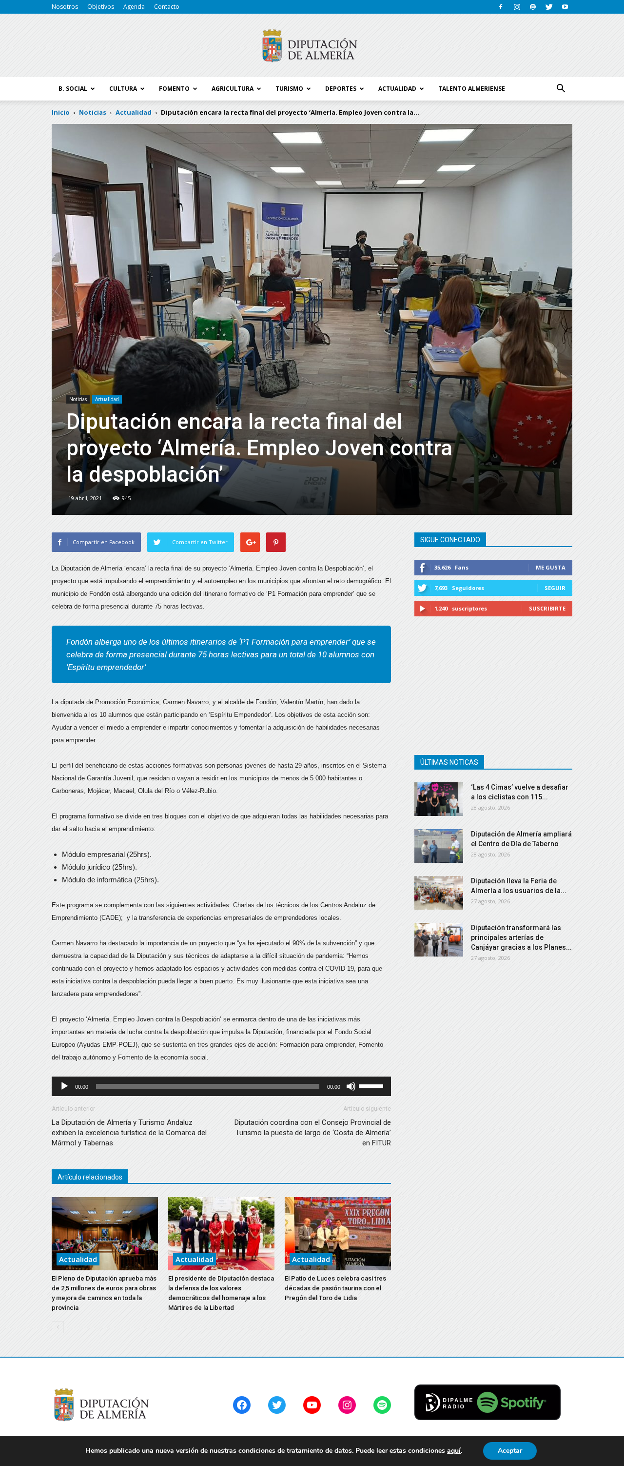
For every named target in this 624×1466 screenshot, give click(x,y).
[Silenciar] (351, 1086)
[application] (221, 1086)
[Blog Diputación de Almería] (312, 45)
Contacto (166, 6)
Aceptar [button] (510, 1450)
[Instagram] (516, 7)
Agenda (134, 6)
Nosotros (65, 6)
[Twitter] (549, 7)
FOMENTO (174, 88)
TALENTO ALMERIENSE (471, 88)
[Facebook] (500, 7)
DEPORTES (340, 88)
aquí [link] (454, 1450)
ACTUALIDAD (397, 88)
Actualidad (107, 399)
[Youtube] (565, 7)
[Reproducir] (64, 1086)
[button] (560, 89)
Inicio (61, 112)
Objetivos (100, 6)
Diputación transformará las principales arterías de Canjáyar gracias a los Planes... (521, 937)
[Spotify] (533, 7)
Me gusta (551, 567)
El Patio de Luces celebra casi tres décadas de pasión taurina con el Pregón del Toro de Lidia (335, 1288)
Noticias (78, 399)
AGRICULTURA (233, 88)
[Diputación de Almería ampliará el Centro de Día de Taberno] (438, 846)
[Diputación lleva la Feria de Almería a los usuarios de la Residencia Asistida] (438, 893)
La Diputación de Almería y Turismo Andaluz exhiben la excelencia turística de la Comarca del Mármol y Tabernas (129, 1132)
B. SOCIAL (72, 88)
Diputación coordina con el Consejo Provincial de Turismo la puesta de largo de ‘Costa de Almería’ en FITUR (312, 1132)
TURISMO (289, 88)
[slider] (372, 1085)
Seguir (555, 587)
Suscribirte (547, 608)
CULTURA (123, 88)
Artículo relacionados (90, 1177)
